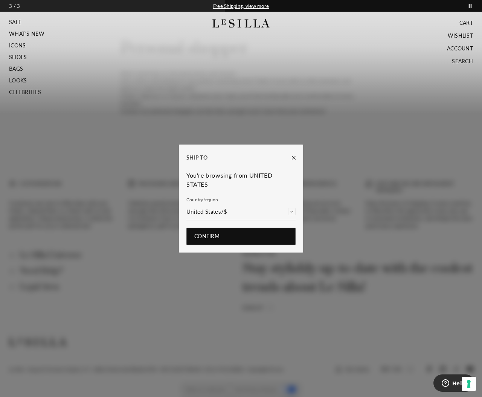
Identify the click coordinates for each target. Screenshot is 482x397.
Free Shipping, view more (241, 6)
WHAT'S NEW (26, 34)
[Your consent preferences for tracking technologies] (469, 384)
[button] (26, 22)
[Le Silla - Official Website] (241, 23)
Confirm (207, 236)
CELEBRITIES (25, 92)
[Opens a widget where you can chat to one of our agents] (453, 383)
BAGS (16, 69)
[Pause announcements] (470, 6)
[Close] (290, 157)
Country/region (202, 199)
